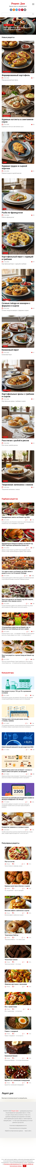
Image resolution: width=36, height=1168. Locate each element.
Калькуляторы (8, 673)
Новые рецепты (7, 71)
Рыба (5, 208)
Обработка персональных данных (14, 1130)
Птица (5, 162)
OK (24, 1166)
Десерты (5, 346)
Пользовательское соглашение (18, 1128)
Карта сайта (28, 1130)
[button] (34, 26)
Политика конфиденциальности (18, 1125)
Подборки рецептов (10, 499)
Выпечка (5, 436)
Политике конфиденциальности (12, 1164)
